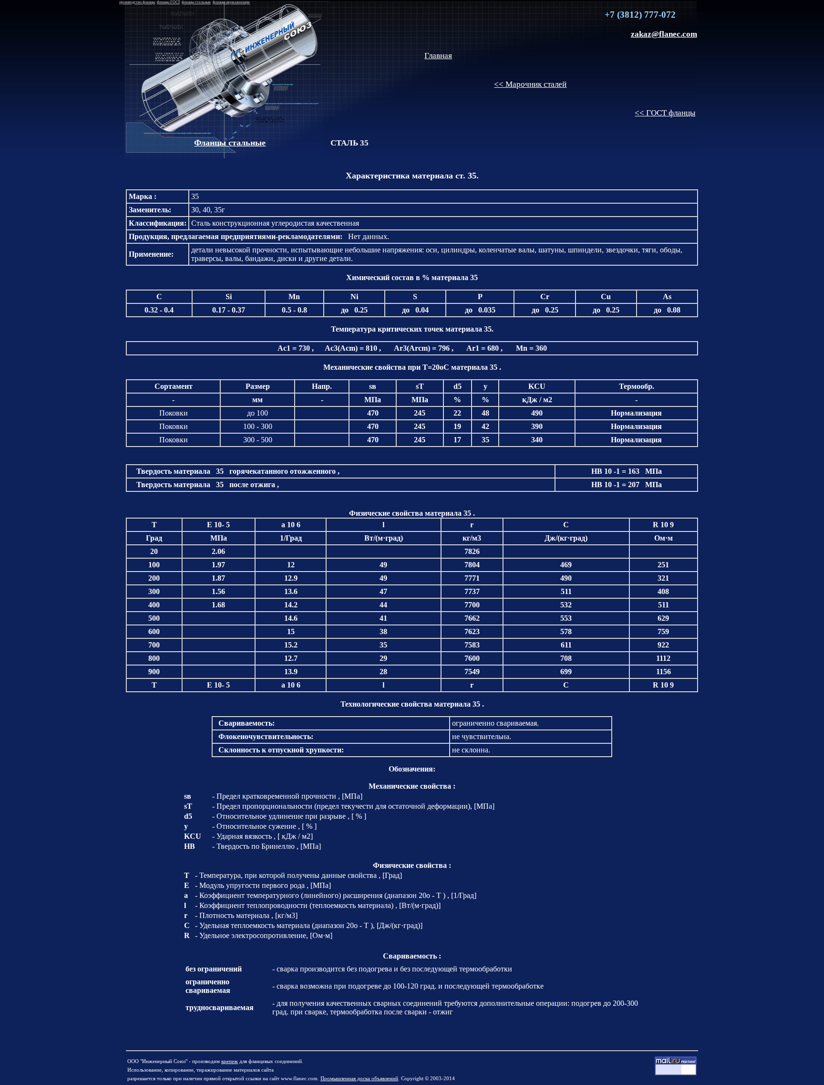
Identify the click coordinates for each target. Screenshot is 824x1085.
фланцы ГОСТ (168, 2)
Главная (438, 55)
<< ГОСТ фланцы (665, 112)
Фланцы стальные (230, 142)
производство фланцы (137, 2)
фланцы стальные (196, 2)
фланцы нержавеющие (231, 2)
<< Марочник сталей (530, 84)
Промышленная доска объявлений (359, 1078)
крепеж (229, 1061)
